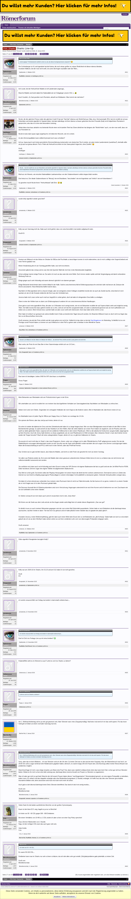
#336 (126, 703)
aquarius (33, 798)
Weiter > (45, 54)
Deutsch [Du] (6, 884)
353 (15, 140)
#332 (126, 581)
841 (15, 826)
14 (15, 682)
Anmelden (125, 14)
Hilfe (108, 884)
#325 (126, 210)
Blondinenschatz (9, 102)
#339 (126, 834)
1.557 (14, 110)
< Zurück (16, 54)
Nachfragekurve (96, 320)
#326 (126, 241)
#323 (126, 154)
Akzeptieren (57, 896)
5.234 (14, 281)
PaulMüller (22, 76)
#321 (126, 72)
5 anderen (42, 192)
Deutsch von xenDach (39, 886)
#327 (126, 326)
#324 (126, 188)
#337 (126, 733)
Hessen (19, 51)
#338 (126, 794)
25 (41, 54)
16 (28, 54)
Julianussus (7, 674)
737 (15, 80)
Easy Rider (22, 329)
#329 (126, 384)
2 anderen (40, 646)
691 (15, 388)
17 (31, 54)
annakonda (7, 212)
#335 (126, 672)
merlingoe (35, 76)
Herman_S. (35, 837)
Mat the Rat (7, 735)
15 (26, 54)
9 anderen (41, 798)
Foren (6, 25)
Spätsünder (7, 71)
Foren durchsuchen (9, 27)
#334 (126, 642)
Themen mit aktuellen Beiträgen (29, 27)
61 (15, 220)
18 (33, 54)
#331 (126, 551)
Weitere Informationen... (69, 896)
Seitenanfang (122, 884)
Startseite (114, 884)
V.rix (26, 329)
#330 (126, 529)
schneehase (34, 192)
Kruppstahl (7, 242)
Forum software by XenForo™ (15, 886)
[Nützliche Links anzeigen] (127, 44)
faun (30, 352)
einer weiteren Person (46, 388)
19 (36, 54)
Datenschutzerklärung (124, 886)
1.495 (14, 743)
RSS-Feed (128, 883)
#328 (126, 348)
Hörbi (33, 51)
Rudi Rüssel (28, 646)
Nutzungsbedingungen (112, 886)
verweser (27, 76)
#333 (126, 612)
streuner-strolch (23, 158)
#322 (126, 100)
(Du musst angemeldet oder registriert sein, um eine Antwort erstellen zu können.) (101, 874)
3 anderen (36, 352)
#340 (126, 866)
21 (15, 250)
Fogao (5, 380)
